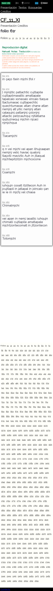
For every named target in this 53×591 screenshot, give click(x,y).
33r (20, 369)
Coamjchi (8, 172)
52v (38, 383)
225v (46, 552)
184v (42, 510)
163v (9, 491)
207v (49, 534)
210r (26, 538)
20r (2, 360)
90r (22, 416)
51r (25, 383)
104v (15, 430)
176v (3, 505)
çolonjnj (34, 112)
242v (37, 571)
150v (14, 477)
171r (42, 496)
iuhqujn (7, 185)
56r (20, 388)
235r (3, 567)
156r (24, 482)
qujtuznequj (10, 119)
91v (35, 416)
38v (21, 374)
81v (2, 411)
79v (34, 407)
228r (25, 557)
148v (41, 473)
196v (25, 524)
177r (8, 505)
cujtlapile (36, 92)
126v (46, 449)
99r (2, 425)
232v (25, 562)
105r (20, 430)
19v (50, 355)
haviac (24, 152)
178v (25, 505)
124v (24, 449)
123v (14, 449)
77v (16, 407)
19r (46, 355)
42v (7, 378)
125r (30, 449)
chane (36, 105)
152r (30, 477)
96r (25, 421)
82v (12, 411)
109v (20, 435)
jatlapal (23, 188)
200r (14, 529)
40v (40, 374)
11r (26, 350)
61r (17, 393)
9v (13, 350)
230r (47, 557)
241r (20, 571)
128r (14, 454)
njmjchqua (9, 122)
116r (39, 440)
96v (30, 421)
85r (30, 411)
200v (20, 529)
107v (48, 430)
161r (31, 487)
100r (13, 425)
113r (8, 440)
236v (20, 567)
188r (31, 515)
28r (25, 364)
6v (45, 38)
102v (40, 425)
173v (19, 501)
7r (49, 38)
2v (17, 38)
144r (41, 468)
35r (38, 369)
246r (25, 576)
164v (20, 491)
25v (2, 364)
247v (42, 576)
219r (24, 548)
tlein (16, 79)
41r (45, 374)
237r (26, 567)
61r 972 (5, 89)
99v (7, 425)
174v (29, 501)
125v (35, 449)
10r (17, 350)
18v (41, 355)
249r (9, 581)
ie (3, 192)
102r (35, 425)
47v (2, 383)
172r (3, 501)
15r (11, 355)
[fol (31, 79)
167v (3, 496)
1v (10, 38)
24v (42, 360)
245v (20, 576)
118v (14, 444)
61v (21, 393)
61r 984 (6, 215)
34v (34, 369)
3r (20, 38)
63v (40, 393)
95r (16, 421)
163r (3, 491)
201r (26, 529)
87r (45, 411)
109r (15, 435)
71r (7, 402)
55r (11, 388)
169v (26, 496)
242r (31, 571)
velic (16, 152)
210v (32, 538)
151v (24, 477)
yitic (19, 109)
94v (12, 421)
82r (7, 411)
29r (34, 364)
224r (30, 552)
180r (41, 505)
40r (35, 374)
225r (41, 552)
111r (36, 435)
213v (14, 543)
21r (12, 360)
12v (38, 350)
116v (44, 440)
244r (3, 576)
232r (20, 562)
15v (15, 355)
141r (9, 468)
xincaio (33, 99)
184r (36, 510)
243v (48, 571)
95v (21, 421)
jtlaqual (40, 155)
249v (15, 581)
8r (2, 350)
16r (19, 355)
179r (30, 505)
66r (12, 397)
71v (11, 402)
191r (14, 520)
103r (46, 425)
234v (48, 562)
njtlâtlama (38, 116)
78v (25, 407)
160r (20, 487)
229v (42, 557)
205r (21, 534)
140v (3, 468)
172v (8, 501)
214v (24, 543)
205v (26, 534)
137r (14, 463)
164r (15, 491)
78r (20, 407)
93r (49, 416)
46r (39, 378)
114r (18, 440)
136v (9, 463)
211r (37, 538)
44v (25, 378)
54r (2, 388)
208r (3, 538)
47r (48, 378)
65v (7, 397)
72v (20, 402)
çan (46, 188)
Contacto (5, 589)
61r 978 (5, 169)
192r (25, 520)
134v (36, 458)
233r (31, 562)
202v (43, 529)
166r (37, 491)
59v (2, 393)
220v (41, 548)
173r (13, 501)
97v (39, 421)
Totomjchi (9, 238)
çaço (9, 79)
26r (7, 364)
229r (36, 557)
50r (21, 383)
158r (45, 482)
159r (9, 487)
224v (36, 552)
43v (16, 378)
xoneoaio (22, 99)
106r (31, 430)
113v (13, 440)
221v (3, 552)
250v (26, 581)
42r (2, 378)
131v (3, 458)
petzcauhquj (21, 116)
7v (49, 345)
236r (14, 567)
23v (33, 360)
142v (25, 468)
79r (30, 407)
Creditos (23, 25)
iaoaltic (31, 218)
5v (38, 38)
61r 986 (6, 235)
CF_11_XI (10, 20)
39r (26, 374)
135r (41, 458)
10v (21, 350)
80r (39, 407)
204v (15, 534)
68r (31, 397)
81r (48, 407)
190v (9, 520)
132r (8, 458)
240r (9, 571)
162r (42, 487)
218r (14, 548)
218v (19, 548)
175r (34, 501)
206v (38, 534)
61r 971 (5, 76)
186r (9, 515)
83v (21, 411)
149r (47, 473)
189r (43, 515)
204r (9, 534)
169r (20, 496)
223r (19, 552)
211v (42, 538)
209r (15, 538)
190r (3, 520)
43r (11, 378)
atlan (27, 105)
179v (35, 505)
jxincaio (38, 188)
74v (37, 402)
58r (38, 388)
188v (37, 515)
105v (26, 430)
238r (37, 567)
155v (19, 482)
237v (31, 567)
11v (30, 350)
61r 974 (5, 132)
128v (19, 454)
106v (37, 430)
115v (34, 440)
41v (49, 374)
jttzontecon (39, 225)
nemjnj (7, 109)
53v (47, 383)
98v (49, 421)
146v (19, 473)
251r (31, 581)
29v (38, 364)
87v (49, 411)
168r (9, 496)
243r (42, 571)
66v (17, 397)
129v (30, 454)
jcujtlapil (8, 188)
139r (36, 463)
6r (42, 38)
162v (47, 487)
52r (34, 383)
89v (17, 416)
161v (36, 487)
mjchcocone (32, 159)
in (3, 79)
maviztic (18, 155)
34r (29, 369)
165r (26, 491)
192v (30, 520)
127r (3, 454)
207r (44, 534)
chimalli (7, 222)
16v (24, 355)
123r (8, 449)
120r (29, 444)
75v (46, 402)
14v (7, 355)
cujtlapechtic (29, 102)
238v (42, 567)
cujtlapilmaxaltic (13, 95)
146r (14, 473)
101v (29, 425)
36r (48, 369)
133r (19, 458)
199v (9, 529)
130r (35, 454)
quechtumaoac (12, 105)
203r (48, 529)
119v (24, 444)
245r (14, 576)
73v (29, 402)
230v (3, 562)
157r (35, 482)
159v (14, 487)
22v (24, 360)
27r (16, 364)
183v (30, 510)
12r (34, 350)
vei (10, 149)
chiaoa (30, 192)
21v (16, 360)
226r (3, 557)
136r (3, 463)
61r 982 (5, 202)
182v (19, 510)
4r (27, 38)
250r (20, 581)
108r (3, 435)
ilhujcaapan (42, 149)
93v (3, 421)
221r (46, 548)
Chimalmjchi (10, 205)
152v (35, 477)
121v (45, 444)
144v (46, 468)
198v (47, 524)
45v (34, 378)
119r (19, 444)
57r (29, 388)
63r (35, 393)
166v (42, 491)
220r (35, 548)
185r (47, 510)
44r (21, 378)
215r (30, 543)
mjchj (16, 192)
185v (3, 515)
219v (30, 548)
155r (14, 482)
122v (3, 449)
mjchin (24, 119)
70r (50, 397)
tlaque (43, 99)
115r (29, 440)
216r (40, 543)
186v (15, 515)
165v (31, 491)
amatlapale (33, 95)
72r (15, 402)
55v (15, 388)
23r (29, 360)
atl (14, 109)
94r (7, 421)
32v (15, 369)
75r (42, 402)
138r (25, 463)
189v (48, 515)
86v (40, 411)
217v (8, 548)
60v (12, 393)
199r (3, 529)
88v (8, 416)
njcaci (34, 119)
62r (26, 393)
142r (19, 468)
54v (7, 388)
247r (37, 576)
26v (12, 364)
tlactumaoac (10, 102)
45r (30, 378)
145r (3, 473)
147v (30, 473)
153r (40, 477)
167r (48, 491)
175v (40, 501)
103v (3, 430)
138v (31, 463)
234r (42, 562)
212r (47, 538)
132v (14, 458)
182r (14, 510)
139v (42, 463)
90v (27, 416)
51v (30, 383)
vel (23, 192)
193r (35, 520)
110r (26, 435)
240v (15, 571)
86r (35, 411)
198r (42, 524)
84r (26, 411)
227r (14, 557)
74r (33, 402)
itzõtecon (29, 185)
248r (48, 576)
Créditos (6, 11)
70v (3, 402)
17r (28, 355)
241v (26, 571)
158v (3, 487)
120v (35, 444)
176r (45, 501)
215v (35, 543)
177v (14, 505)
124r (19, 449)
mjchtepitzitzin (12, 159)
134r (30, 458)
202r (37, 529)
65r (2, 397)
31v (7, 369)
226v (9, 557)
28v (30, 364)
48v (12, 383)
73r (24, 402)
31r (2, 369)
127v (8, 454)
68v (36, 397)
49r (16, 383)
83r (16, 411)
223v (25, 552)
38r (16, 374)
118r (8, 444)
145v (8, 473)
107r (43, 430)
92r (40, 416)
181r (3, 510)
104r (9, 430)
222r (8, 552)
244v (9, 576)
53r (43, 383)
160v (25, 487)
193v (41, 520)
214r (19, 543)
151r (19, 477)
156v (30, 482)
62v (31, 393)
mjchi (24, 79)
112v (3, 440)
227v (20, 557)
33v (25, 369)
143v (35, 468)
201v (31, 529)
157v (40, 482)
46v (44, 378)
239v (3, 571)
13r (42, 350)
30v (48, 364)
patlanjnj (22, 112)
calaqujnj (8, 112)
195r (9, 524)
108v (9, 435)
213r (8, 543)
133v (25, 458)
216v (46, 543)
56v (25, 388)
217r (3, 548)
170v (37, 496)
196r (19, 524)
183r (25, 510)
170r (31, 496)
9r (9, 350)
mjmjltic (9, 92)
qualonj (35, 152)
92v (44, 416)
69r (41, 397)
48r (7, 383)
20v (7, 360)
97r (35, 421)
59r (47, 388)
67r (21, 397)
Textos (22, 7)
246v (31, 576)
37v (12, 374)
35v (43, 369)
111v (41, 435)
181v (8, 510)
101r (24, 425)
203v (3, 534)
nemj (22, 218)
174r (24, 501)
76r (2, 407)
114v (24, 440)
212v (3, 543)
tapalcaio (8, 99)
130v (41, 454)
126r (40, 449)
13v (46, 350)
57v (34, 388)
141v (14, 468)
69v (45, 397)
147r (25, 473)
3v (23, 38)
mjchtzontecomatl (14, 225)
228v (31, 557)
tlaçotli (6, 155)
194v (3, 524)
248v (3, 581)
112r (46, 435)
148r (36, 473)
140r (47, 463)
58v (43, 388)
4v (31, 38)
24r (38, 360)
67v (26, 397)
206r (32, 534)
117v (3, 444)
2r (13, 38)
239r (48, 567)
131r (46, 454)
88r (3, 416)
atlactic (7, 116)
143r (30, 468)
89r (12, 416)
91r (31, 416)
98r (44, 421)
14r (2, 355)
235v (9, 567)
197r (31, 524)
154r (3, 482)
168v (15, 496)
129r (24, 454)
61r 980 (6, 182)
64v (50, 393)
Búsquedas (35, 7)
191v (19, 520)
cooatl (18, 185)
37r (7, 374)
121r (40, 444)
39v (31, 374)
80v (44, 407)
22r (20, 360)
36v (3, 374)
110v (31, 435)
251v (37, 581)
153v (45, 477)
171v (47, 496)
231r (9, 562)
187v (26, 515)
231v (14, 562)
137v (20, 463)
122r (50, 444)
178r (19, 505)
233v (36, 562)
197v (36, 524)
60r (7, 393)
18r (37, 355)
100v (18, 425)
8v (6, 350)
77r (12, 407)
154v (8, 482)
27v (20, 364)
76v (7, 407)
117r (49, 440)
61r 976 (5, 146)
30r (43, 364)
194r (46, 520)
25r (47, 360)
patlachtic (22, 92)
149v (3, 477)
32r (11, 369)
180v (47, 505)
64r (45, 393)
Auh (27, 155)
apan (29, 149)
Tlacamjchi (9, 136)
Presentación (9, 7)
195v (14, 524)
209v (21, 538)
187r (20, 515)
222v (14, 552)
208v (9, 538)
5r (34, 38)
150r (9, 477)
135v (46, 458)
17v (33, 355)
